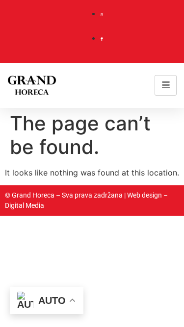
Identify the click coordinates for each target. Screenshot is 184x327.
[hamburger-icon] (166, 85)
